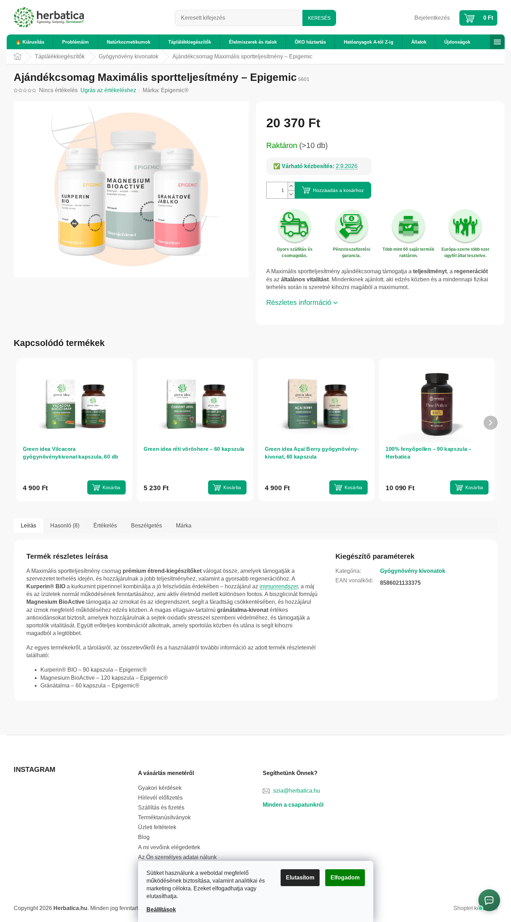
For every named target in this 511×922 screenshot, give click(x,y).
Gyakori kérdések (160, 788)
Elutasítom (300, 878)
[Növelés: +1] (291, 186)
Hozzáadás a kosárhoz (338, 190)
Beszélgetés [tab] (146, 526)
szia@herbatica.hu (296, 791)
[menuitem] (29, 42)
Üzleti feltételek (157, 827)
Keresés (319, 18)
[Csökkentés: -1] (291, 194)
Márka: (166, 90)
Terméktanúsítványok (164, 817)
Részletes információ (298, 302)
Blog (144, 837)
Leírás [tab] (28, 526)
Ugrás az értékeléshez (108, 90)
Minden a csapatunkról (293, 805)
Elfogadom (345, 878)
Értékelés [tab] (105, 526)
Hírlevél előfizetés (160, 798)
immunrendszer (279, 586)
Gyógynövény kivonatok (412, 571)
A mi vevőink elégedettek (169, 847)
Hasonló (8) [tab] (64, 526)
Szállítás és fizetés (161, 808)
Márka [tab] (183, 526)
